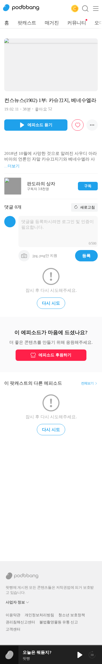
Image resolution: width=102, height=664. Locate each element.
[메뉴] (96, 8)
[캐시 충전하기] (75, 8)
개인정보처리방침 (39, 615)
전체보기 (87, 383)
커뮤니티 (76, 23)
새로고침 (87, 207)
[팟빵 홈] (24, 8)
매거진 (52, 23)
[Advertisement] (51, 496)
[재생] (79, 655)
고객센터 (13, 629)
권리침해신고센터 (20, 622)
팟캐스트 (27, 23)
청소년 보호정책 (71, 615)
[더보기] (92, 125)
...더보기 (12, 166)
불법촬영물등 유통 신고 (58, 622)
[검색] (85, 8)
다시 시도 (51, 303)
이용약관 (13, 615)
